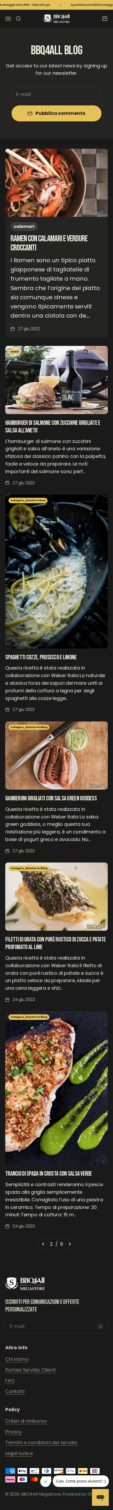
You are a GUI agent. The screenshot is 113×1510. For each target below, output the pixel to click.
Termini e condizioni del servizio (41, 1442)
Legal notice (19, 1453)
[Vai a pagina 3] (69, 1244)
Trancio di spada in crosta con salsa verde (48, 1173)
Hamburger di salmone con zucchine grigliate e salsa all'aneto (52, 426)
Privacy (13, 1431)
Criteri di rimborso (26, 1421)
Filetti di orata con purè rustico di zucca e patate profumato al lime (55, 943)
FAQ (9, 1380)
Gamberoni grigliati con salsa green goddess (51, 798)
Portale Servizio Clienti (30, 1370)
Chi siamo (16, 1359)
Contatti (14, 1391)
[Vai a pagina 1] (43, 1244)
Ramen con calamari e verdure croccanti (49, 243)
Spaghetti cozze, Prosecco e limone (41, 657)
